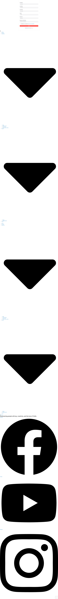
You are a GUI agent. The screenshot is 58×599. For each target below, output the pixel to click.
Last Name (21, 6)
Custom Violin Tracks (5, 127)
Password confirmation (23, 20)
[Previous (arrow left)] (1, 598)
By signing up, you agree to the (27, 23)
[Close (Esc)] (9, 597)
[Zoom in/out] (1, 597)
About (3, 411)
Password (21, 16)
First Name (21, 2)
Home (2, 223)
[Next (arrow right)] (4, 598)
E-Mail (20, 13)
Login (2, 221)
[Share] (6, 597)
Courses (3, 224)
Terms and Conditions (31, 23)
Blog (3, 316)
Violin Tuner (4, 318)
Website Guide (5, 220)
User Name (21, 9)
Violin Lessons (5, 317)
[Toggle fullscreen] (4, 597)
